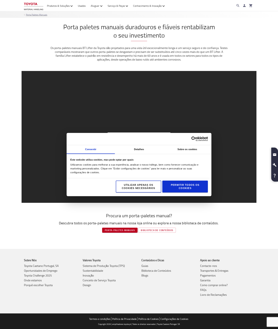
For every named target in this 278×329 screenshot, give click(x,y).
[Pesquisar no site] (238, 5)
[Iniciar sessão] (244, 5)
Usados (82, 6)
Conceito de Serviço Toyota (99, 280)
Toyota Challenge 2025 (38, 275)
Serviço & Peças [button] (116, 6)
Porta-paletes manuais (120, 230)
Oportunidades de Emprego (40, 270)
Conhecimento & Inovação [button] (147, 6)
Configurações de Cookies (174, 319)
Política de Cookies (148, 319)
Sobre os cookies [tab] (187, 149)
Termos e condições (99, 319)
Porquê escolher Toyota (38, 285)
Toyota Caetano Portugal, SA (41, 266)
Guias (144, 266)
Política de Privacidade (124, 319)
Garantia (205, 280)
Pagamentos (208, 275)
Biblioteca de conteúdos (157, 230)
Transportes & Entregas (214, 270)
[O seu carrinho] (251, 5)
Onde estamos (33, 280)
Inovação (88, 275)
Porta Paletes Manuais (36, 14)
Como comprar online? (214, 285)
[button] (274, 153)
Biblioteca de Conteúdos (156, 270)
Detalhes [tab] (139, 149)
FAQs (203, 290)
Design (87, 285)
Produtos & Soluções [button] (58, 6)
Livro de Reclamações (213, 295)
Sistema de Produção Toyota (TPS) (104, 266)
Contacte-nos (208, 266)
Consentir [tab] (90, 149)
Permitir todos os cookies (185, 186)
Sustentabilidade (93, 270)
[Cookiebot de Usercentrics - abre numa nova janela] (194, 138)
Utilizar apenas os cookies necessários (138, 186)
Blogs (144, 275)
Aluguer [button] (95, 6)
